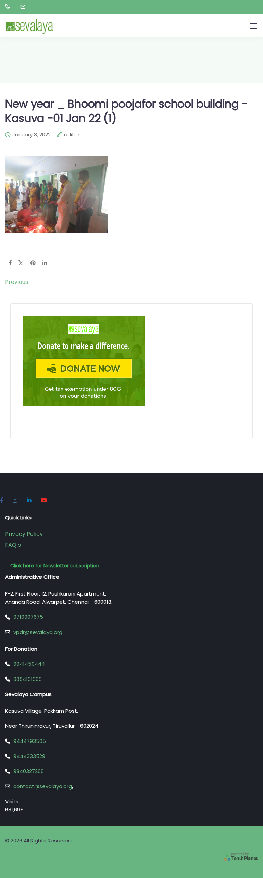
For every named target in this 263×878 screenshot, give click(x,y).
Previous (16, 282)
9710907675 (28, 617)
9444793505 (29, 741)
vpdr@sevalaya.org (37, 632)
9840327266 (28, 771)
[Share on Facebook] (10, 263)
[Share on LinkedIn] (44, 263)
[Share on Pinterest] (33, 263)
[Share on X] (21, 263)
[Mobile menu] (253, 26)
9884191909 (27, 679)
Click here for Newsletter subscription (54, 565)
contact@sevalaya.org (42, 786)
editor (71, 135)
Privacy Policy (24, 534)
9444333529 (29, 756)
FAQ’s (13, 545)
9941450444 (29, 663)
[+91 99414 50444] (9, 7)
